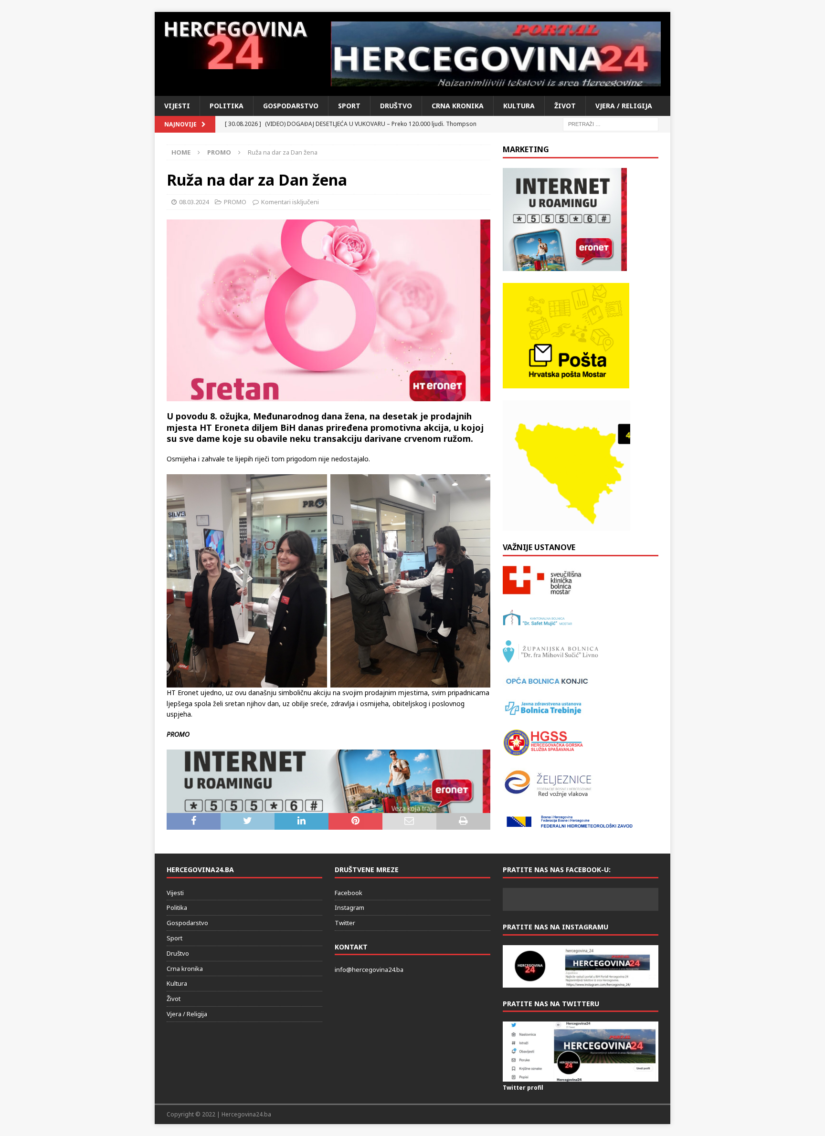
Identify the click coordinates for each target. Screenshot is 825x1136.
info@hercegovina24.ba (369, 969)
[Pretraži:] (610, 123)
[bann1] (328, 807)
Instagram (349, 907)
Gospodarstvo (290, 105)
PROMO (235, 202)
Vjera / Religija (623, 105)
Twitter (345, 922)
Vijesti (177, 105)
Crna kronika (458, 105)
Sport (349, 105)
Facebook (348, 892)
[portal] (496, 53)
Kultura (519, 105)
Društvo (396, 105)
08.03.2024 (194, 202)
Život (565, 105)
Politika (226, 105)
